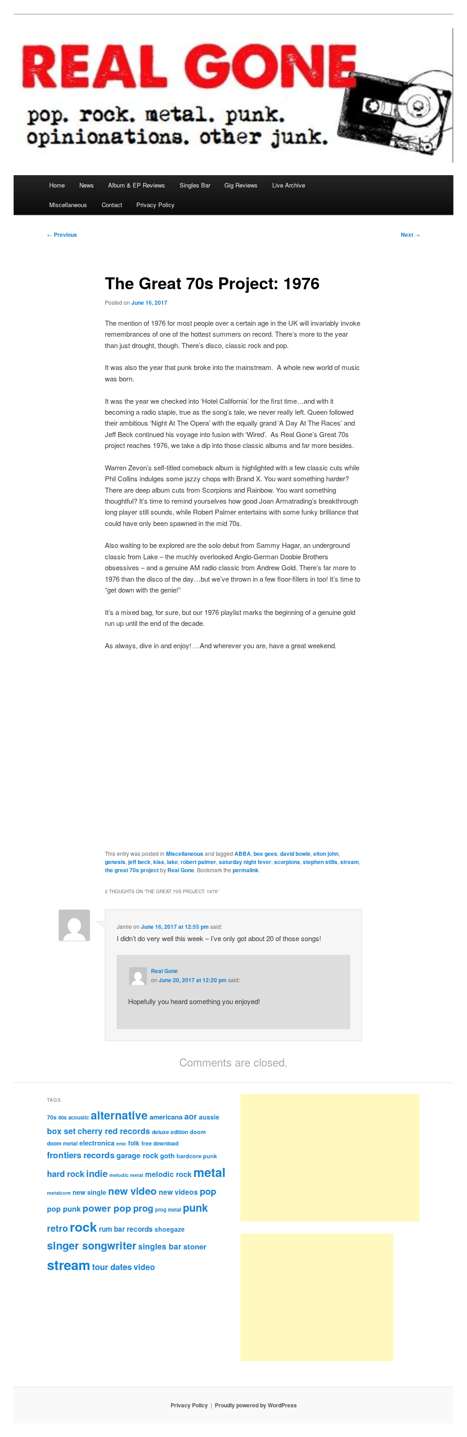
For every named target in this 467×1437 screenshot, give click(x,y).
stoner (194, 1246)
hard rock (65, 1173)
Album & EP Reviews (136, 185)
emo (121, 1143)
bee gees (265, 853)
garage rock (137, 1155)
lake (172, 862)
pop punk (64, 1208)
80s (62, 1117)
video (144, 1266)
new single (89, 1192)
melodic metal (126, 1174)
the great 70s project (132, 870)
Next (410, 234)
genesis (115, 862)
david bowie (295, 853)
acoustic (78, 1117)
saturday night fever (245, 862)
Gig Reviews (241, 185)
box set (61, 1130)
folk (134, 1143)
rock (83, 1226)
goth (167, 1156)
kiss (158, 862)
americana (166, 1117)
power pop (107, 1207)
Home (57, 185)
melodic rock (168, 1173)
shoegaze (170, 1229)
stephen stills (320, 862)
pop (208, 1191)
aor (190, 1116)
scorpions (287, 862)
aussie (209, 1116)
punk (195, 1207)
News (86, 185)
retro (57, 1228)
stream (349, 862)
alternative (119, 1115)
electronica (96, 1142)
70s (52, 1117)
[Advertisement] (330, 1158)
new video (132, 1190)
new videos (178, 1192)
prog (143, 1207)
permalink (246, 870)
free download (159, 1143)
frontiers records (80, 1155)
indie (97, 1173)
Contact (112, 204)
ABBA (242, 853)
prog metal (168, 1209)
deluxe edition (170, 1132)
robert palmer (198, 862)
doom (198, 1132)
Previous (62, 234)
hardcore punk (196, 1156)
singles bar (160, 1246)
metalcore (59, 1192)
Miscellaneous (68, 204)
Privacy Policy (155, 204)
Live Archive (288, 185)
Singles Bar (195, 185)
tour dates (112, 1266)
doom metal (62, 1143)
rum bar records (126, 1229)
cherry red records (114, 1130)
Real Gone (180, 870)
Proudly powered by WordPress (256, 1405)
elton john (325, 853)
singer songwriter (91, 1245)
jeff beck (139, 862)
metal (209, 1172)
